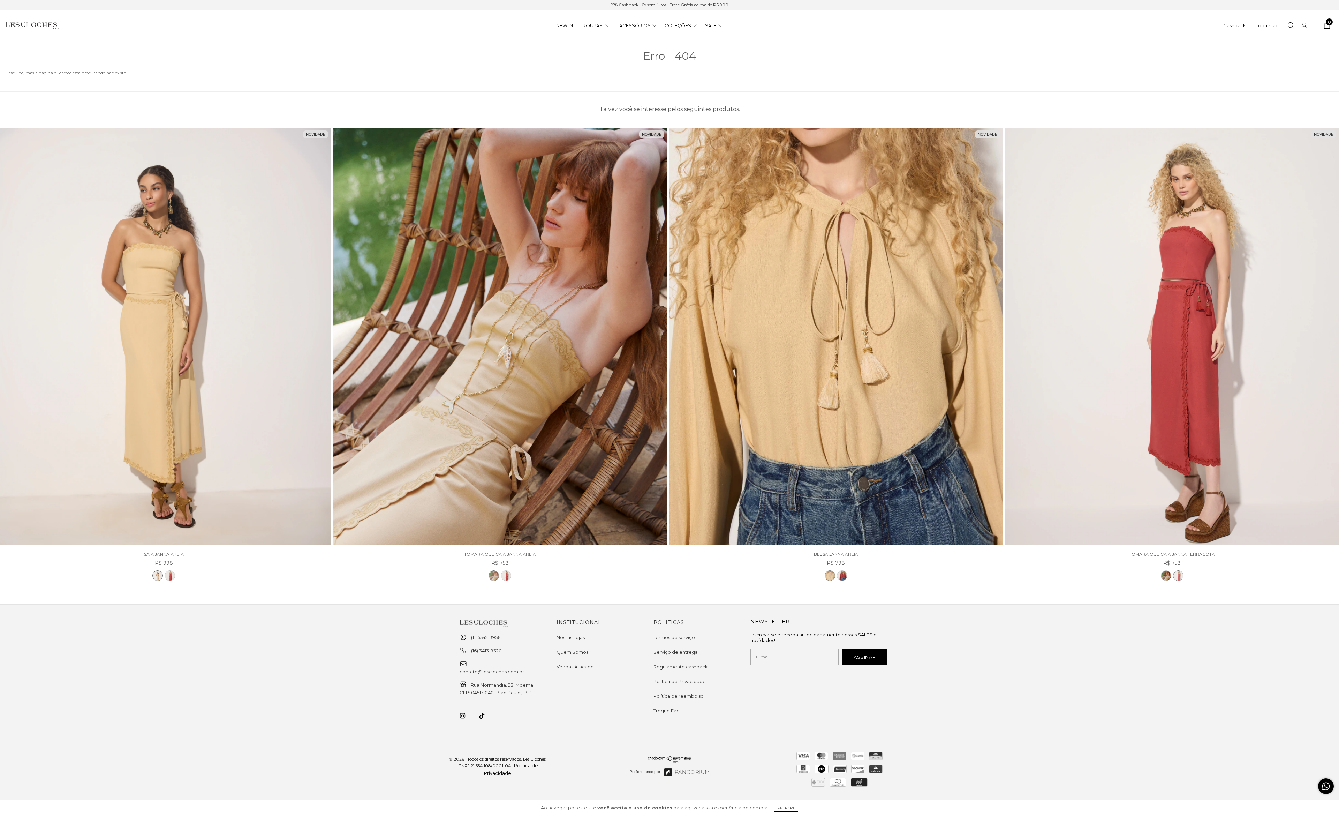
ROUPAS (593, 25)
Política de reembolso (678, 696)
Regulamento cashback (680, 667)
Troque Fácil (667, 710)
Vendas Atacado (575, 667)
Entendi (786, 807)
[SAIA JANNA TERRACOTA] (170, 575)
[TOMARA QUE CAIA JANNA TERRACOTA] (506, 575)
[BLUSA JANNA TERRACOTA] (842, 575)
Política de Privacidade (679, 681)
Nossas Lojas (571, 637)
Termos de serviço (674, 637)
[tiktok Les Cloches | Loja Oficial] (486, 716)
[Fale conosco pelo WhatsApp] (1326, 786)
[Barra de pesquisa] (1290, 26)
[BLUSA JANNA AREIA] (836, 337)
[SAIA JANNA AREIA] (157, 575)
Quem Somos (572, 652)
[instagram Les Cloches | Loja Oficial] (467, 716)
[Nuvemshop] (669, 761)
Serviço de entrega (675, 652)
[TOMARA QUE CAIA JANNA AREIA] (500, 337)
